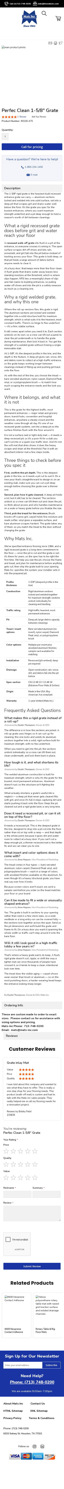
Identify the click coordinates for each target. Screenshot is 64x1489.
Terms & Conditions (41, 1418)
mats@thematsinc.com (48, 4)
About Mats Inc (13, 1403)
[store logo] (29, 19)
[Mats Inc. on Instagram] (34, 1446)
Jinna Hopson (24, 859)
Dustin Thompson (26, 725)
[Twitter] (60, 43)
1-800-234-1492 (32, 166)
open (3, 35)
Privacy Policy (12, 1418)
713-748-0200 (24, 4)
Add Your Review (39, 117)
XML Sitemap (39, 1411)
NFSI (21, 278)
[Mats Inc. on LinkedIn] (42, 1446)
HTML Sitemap (13, 1411)
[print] (55, 43)
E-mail (34, 174)
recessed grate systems (17, 426)
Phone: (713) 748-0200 (32, 1382)
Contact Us (38, 1403)
